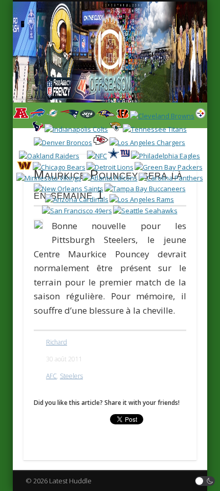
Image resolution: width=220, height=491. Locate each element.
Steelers (71, 376)
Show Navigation (170, 92)
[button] (205, 481)
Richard (56, 342)
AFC (51, 376)
